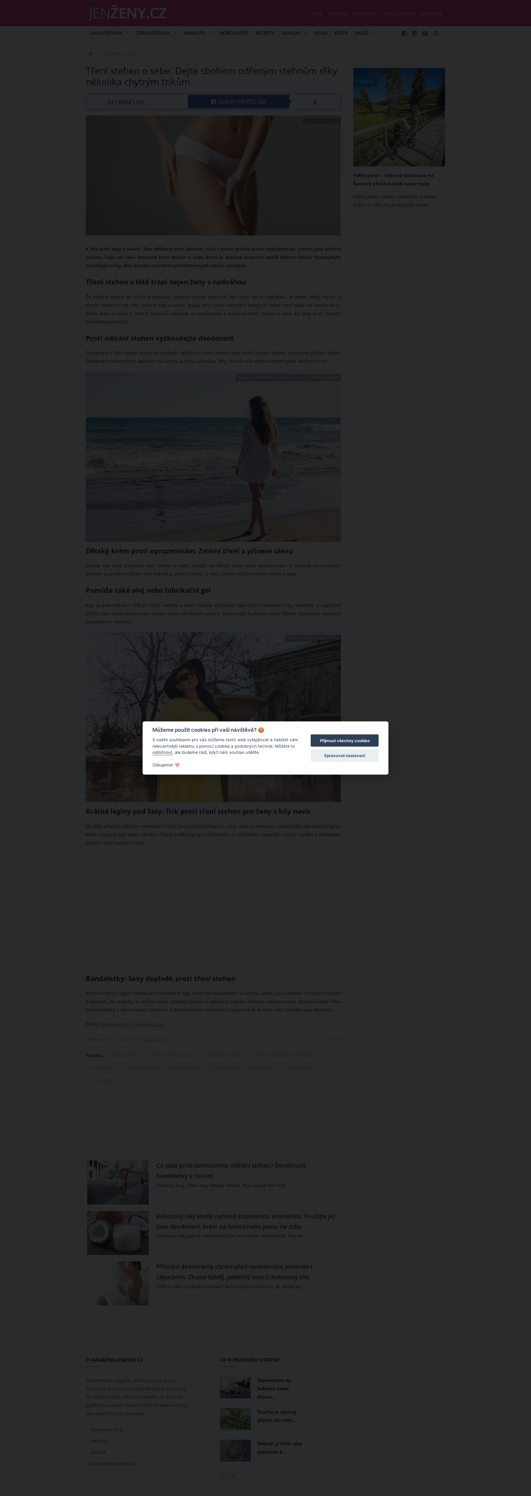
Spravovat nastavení (344, 755)
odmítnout (162, 752)
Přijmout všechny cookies (345, 740)
